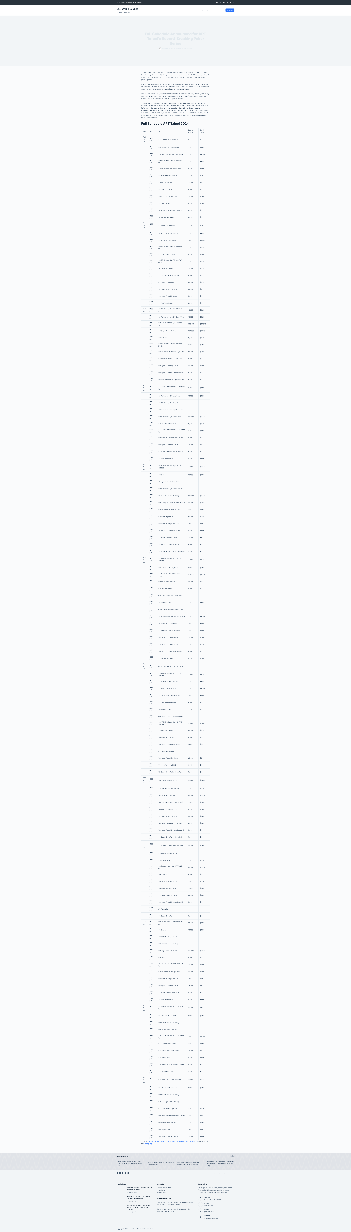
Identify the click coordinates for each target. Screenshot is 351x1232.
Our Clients (161, 1190)
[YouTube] (230, 2)
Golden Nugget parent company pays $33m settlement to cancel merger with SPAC (130, 1163)
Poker (190, 48)
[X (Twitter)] (220, 2)
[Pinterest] (227, 2)
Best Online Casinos (127, 8)
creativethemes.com (211, 1218)
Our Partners (161, 1192)
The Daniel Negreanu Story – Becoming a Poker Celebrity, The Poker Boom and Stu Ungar (220, 1163)
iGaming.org (147, 1144)
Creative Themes (149, 1229)
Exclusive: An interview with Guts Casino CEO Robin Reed (160, 1163)
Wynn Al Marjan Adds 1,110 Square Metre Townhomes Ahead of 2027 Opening (138, 1207)
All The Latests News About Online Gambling (129, 2)
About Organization (164, 1188)
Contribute (230, 10)
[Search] (233, 2)
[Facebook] (217, 2)
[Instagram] (223, 2)
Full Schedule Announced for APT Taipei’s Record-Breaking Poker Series (173, 1141)
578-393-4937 (209, 1206)
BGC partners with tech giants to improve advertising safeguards (188, 1163)
